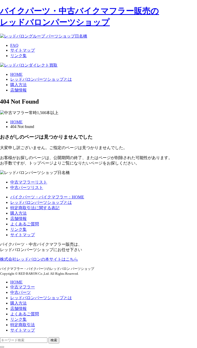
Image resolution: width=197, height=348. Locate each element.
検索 (54, 340)
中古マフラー (22, 287)
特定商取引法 (22, 325)
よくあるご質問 (24, 224)
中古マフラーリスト (28, 182)
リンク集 (18, 55)
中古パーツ (20, 292)
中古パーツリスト (26, 187)
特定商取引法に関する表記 (35, 208)
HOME (16, 122)
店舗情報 (18, 218)
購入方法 (18, 213)
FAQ (14, 45)
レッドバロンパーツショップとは (41, 202)
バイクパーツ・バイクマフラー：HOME (47, 197)
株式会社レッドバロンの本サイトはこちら (39, 259)
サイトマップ (22, 50)
